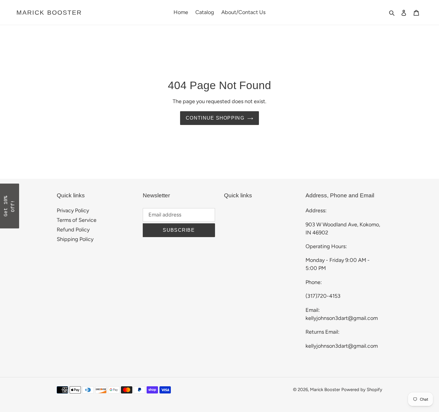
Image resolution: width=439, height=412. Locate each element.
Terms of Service (76, 220)
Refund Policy (73, 229)
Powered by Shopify (361, 389)
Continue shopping (215, 117)
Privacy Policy (73, 210)
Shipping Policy (75, 239)
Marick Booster (49, 12)
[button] (9, 206)
